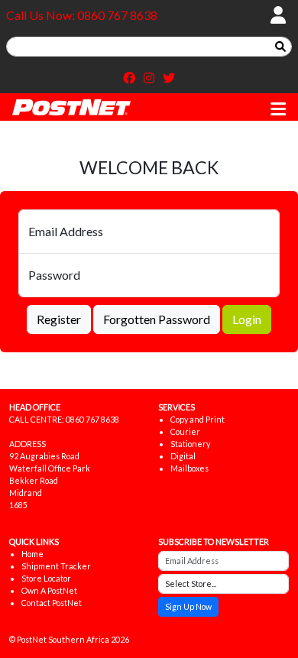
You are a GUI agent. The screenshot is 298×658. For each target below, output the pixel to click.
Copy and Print (197, 419)
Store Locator (46, 578)
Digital (183, 456)
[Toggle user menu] (278, 15)
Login (246, 319)
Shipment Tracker (56, 566)
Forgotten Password (156, 319)
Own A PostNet (49, 590)
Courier (185, 431)
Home (32, 554)
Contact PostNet (51, 603)
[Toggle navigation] (278, 108)
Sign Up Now (188, 606)
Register (59, 319)
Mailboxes (189, 468)
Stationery (190, 444)
